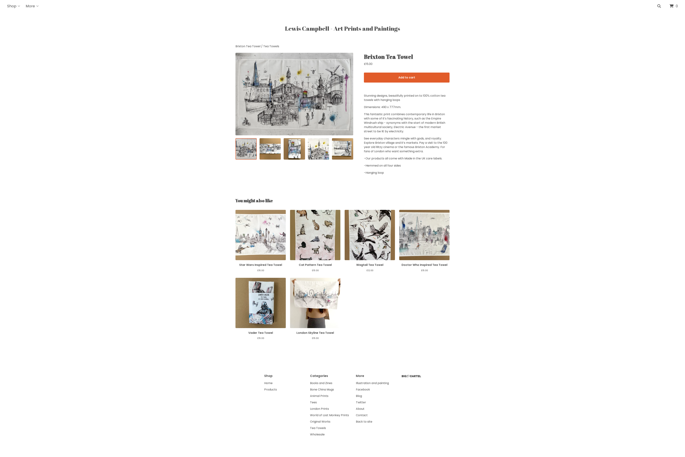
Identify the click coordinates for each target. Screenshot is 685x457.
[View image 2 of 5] (270, 148)
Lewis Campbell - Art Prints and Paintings (342, 28)
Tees (313, 402)
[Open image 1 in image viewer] (294, 94)
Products (270, 389)
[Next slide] (348, 94)
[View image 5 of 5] (342, 148)
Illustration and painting (372, 383)
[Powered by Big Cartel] (411, 376)
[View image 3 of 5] (294, 148)
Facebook (363, 389)
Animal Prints (319, 396)
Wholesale (317, 434)
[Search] (659, 6)
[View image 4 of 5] (318, 148)
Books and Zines (321, 383)
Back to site (364, 422)
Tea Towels (271, 46)
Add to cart (406, 77)
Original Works (320, 422)
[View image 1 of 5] (246, 148)
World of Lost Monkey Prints (329, 415)
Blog (359, 396)
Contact (362, 415)
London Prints (319, 409)
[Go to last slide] (240, 94)
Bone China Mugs (322, 389)
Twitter (361, 402)
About (360, 409)
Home (268, 383)
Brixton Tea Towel (248, 46)
